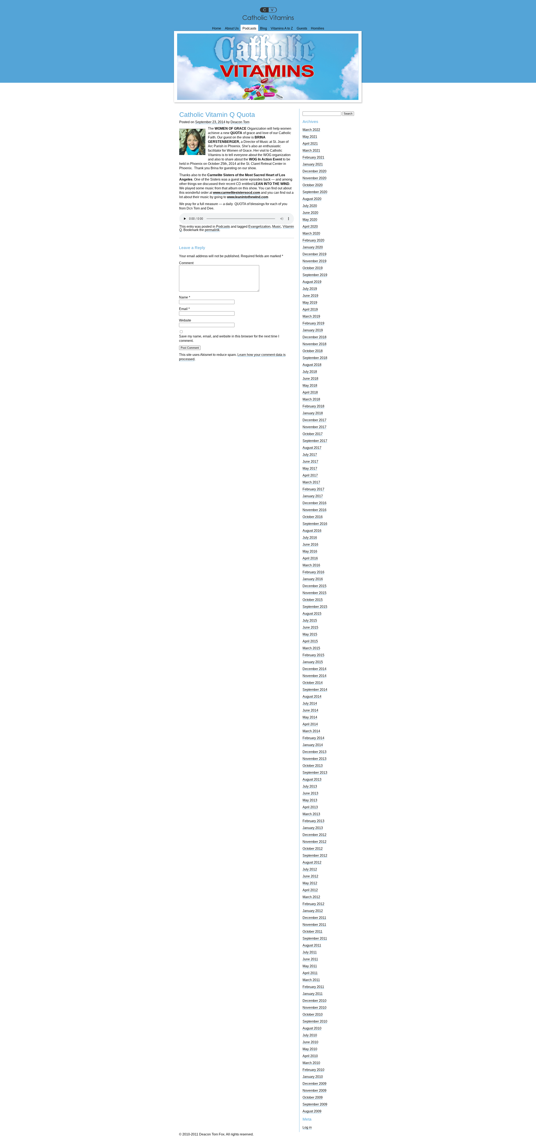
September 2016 (315, 524)
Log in (307, 1127)
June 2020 (310, 212)
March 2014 (311, 731)
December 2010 (314, 1000)
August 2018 (312, 365)
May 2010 (310, 1049)
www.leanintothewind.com (247, 197)
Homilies (317, 28)
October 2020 (313, 185)
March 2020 (311, 233)
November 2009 (314, 1090)
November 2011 (314, 924)
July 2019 (310, 289)
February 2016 (313, 572)
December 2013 (314, 752)
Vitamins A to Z (282, 28)
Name (184, 297)
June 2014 (310, 710)
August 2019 (312, 282)
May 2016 (310, 551)
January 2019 (313, 330)
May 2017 (310, 468)
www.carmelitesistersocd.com (236, 192)
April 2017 (310, 475)
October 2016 (313, 517)
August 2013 (312, 779)
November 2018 (314, 344)
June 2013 (310, 793)
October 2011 (312, 931)
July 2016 (310, 537)
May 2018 (310, 385)
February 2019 (313, 323)
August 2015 (312, 613)
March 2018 (311, 399)
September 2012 (315, 855)
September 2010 (315, 1021)
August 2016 (312, 530)
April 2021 (310, 143)
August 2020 (312, 199)
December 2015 (314, 586)
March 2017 (311, 482)
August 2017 (312, 447)
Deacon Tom (240, 122)
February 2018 (313, 406)
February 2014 (313, 738)
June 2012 (310, 876)
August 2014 (312, 696)
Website (185, 320)
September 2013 (315, 772)
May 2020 (310, 219)
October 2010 (313, 1014)
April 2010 (310, 1056)
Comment (186, 263)
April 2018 (310, 392)
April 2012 (310, 890)
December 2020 (314, 171)
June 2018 (310, 378)
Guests (302, 28)
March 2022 (311, 130)
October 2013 (313, 765)
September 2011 (315, 938)
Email (184, 309)
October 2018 (313, 351)
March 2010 (311, 1063)
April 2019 (310, 309)
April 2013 (310, 807)
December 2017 (314, 420)
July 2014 (310, 703)
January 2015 (313, 662)
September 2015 (315, 606)
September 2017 (315, 441)
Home (216, 28)
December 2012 (314, 835)
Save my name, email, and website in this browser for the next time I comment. (229, 338)
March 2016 (311, 565)
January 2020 (313, 247)
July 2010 (310, 1035)
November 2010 (314, 1007)
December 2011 (314, 917)
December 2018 (314, 337)
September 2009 (315, 1104)
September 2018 (315, 358)
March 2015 (311, 648)
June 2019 (310, 295)
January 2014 (313, 745)
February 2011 (313, 987)
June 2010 (310, 1042)
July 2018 (310, 371)
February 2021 (313, 157)
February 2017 (313, 489)
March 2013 (311, 814)
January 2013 (313, 828)
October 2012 (313, 848)
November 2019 (314, 261)
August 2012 (312, 862)
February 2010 (313, 1070)
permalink (212, 230)
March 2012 (311, 897)
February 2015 (313, 655)
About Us (232, 28)
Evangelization (259, 226)
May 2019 (310, 302)
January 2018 (313, 413)
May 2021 (310, 136)
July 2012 (310, 869)
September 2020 (315, 192)
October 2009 (313, 1097)
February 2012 (313, 904)
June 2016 (310, 544)
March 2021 (311, 150)
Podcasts (249, 28)
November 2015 (314, 593)
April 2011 (310, 973)
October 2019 (313, 268)
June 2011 (310, 959)
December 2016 (314, 503)
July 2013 (310, 786)
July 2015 (310, 620)
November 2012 (314, 841)
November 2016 (314, 510)
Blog (263, 28)
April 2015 (310, 641)
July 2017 (310, 454)
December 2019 (314, 254)
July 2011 (310, 952)
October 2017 (313, 434)
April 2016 (310, 558)
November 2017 (314, 427)
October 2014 (313, 682)
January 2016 (313, 579)
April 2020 (310, 226)
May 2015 (310, 634)
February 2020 (313, 240)
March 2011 (311, 980)
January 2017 (313, 496)
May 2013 (310, 800)
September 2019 (315, 275)
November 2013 (314, 759)
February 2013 (313, 821)
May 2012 (310, 883)
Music (276, 226)
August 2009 (312, 1111)
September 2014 (315, 689)
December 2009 (314, 1083)
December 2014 (314, 669)
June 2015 (310, 627)
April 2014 (310, 724)
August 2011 (312, 945)
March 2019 (311, 316)
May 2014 (310, 717)
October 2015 (313, 600)
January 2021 (313, 164)
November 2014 (314, 676)
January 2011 (313, 994)
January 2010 (313, 1076)
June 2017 (310, 461)
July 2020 (310, 206)
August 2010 (312, 1028)
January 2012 (313, 911)
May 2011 (310, 966)
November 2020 (314, 178)
